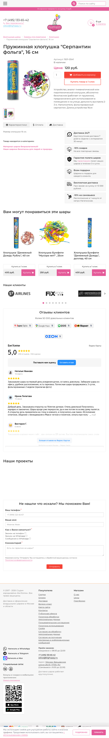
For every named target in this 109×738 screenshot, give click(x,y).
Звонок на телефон (14, 533)
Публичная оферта (47, 613)
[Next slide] (105, 293)
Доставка (58, 125)
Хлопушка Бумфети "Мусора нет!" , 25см (51, 254)
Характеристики (18, 125)
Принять (98, 732)
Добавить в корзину (84, 75)
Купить (27, 272)
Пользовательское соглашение (53, 622)
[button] (43, 303)
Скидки (42, 594)
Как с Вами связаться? (18, 529)
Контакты (43, 610)
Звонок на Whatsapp (15, 536)
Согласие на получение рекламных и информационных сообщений (53, 640)
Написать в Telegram (18, 653)
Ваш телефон (13, 510)
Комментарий (13, 543)
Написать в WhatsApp (19, 648)
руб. (54, 9)
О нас (76, 594)
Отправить (54, 566)
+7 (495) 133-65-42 (16, 20)
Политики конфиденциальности (18, 560)
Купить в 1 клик (19, 266)
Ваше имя (10, 520)
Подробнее (81, 732)
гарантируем (83, 161)
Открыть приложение (11, 680)
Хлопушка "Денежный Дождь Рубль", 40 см (17, 254)
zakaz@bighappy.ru (12, 26)
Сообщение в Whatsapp (17, 538)
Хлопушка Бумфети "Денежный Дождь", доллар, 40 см (86, 255)
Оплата (39, 125)
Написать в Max (15, 658)
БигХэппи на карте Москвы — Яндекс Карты (54, 445)
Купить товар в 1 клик (82, 81)
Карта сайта (44, 607)
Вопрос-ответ (45, 604)
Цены (76, 598)
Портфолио (79, 601)
